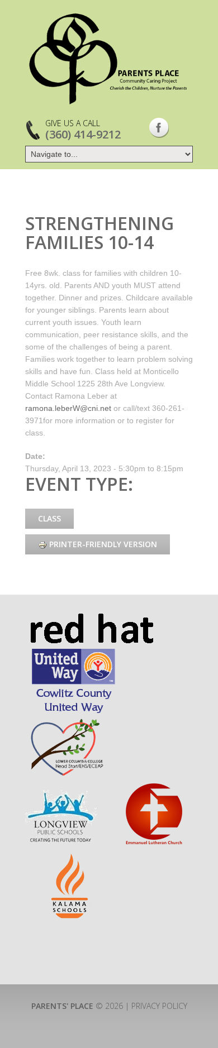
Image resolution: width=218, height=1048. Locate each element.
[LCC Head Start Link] (66, 721)
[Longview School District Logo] (61, 787)
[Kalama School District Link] (70, 859)
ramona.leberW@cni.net (68, 408)
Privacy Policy (159, 1006)
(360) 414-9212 (83, 134)
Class (49, 518)
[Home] (109, 58)
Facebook (159, 128)
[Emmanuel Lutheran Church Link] (153, 787)
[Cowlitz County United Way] (73, 652)
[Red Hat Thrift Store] (91, 618)
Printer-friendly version (103, 544)
